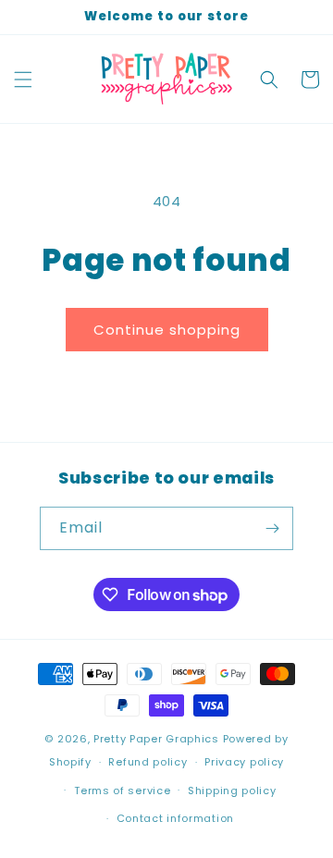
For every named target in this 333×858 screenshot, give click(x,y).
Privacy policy (244, 761)
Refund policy (147, 761)
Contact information (175, 818)
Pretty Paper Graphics (156, 738)
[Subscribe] (272, 528)
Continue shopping (166, 329)
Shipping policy (232, 790)
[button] (23, 79)
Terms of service (122, 790)
